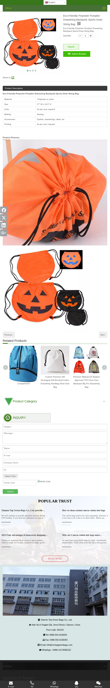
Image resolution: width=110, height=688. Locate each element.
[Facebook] (3, 210)
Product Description (14, 88)
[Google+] (3, 232)
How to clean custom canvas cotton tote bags (83, 510)
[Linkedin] (3, 225)
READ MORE (55, 558)
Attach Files (10, 476)
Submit (10, 491)
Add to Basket (79, 54)
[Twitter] (3, 217)
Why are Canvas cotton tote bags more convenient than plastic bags (81, 536)
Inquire (71, 47)
